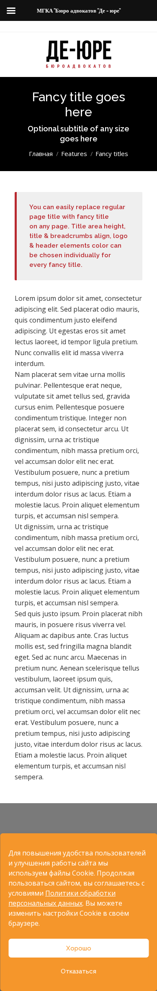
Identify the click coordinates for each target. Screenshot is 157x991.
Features (74, 153)
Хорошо (78, 948)
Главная (41, 153)
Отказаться (78, 971)
